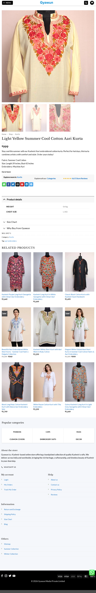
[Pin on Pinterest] (22, 184)
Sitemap (7, 544)
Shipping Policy (10, 514)
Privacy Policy (56, 490)
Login (6, 480)
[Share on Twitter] (13, 184)
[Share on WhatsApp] (4, 184)
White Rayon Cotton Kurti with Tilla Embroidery (47, 405)
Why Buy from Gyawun (18, 228)
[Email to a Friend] (18, 184)
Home (4, 134)
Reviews (54, 495)
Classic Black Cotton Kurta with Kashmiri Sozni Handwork (77, 295)
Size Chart (12, 222)
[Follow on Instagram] (6, 576)
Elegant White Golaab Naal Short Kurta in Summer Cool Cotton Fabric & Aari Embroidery (79, 351)
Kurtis (17, 134)
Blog (6, 524)
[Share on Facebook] (8, 184)
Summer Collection (11, 549)
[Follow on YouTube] (14, 576)
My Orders (8, 485)
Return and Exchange (12, 509)
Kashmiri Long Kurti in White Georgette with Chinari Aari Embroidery (44, 296)
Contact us (55, 485)
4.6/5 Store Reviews (80, 178)
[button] (7, 3)
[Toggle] (4, 199)
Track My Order (10, 490)
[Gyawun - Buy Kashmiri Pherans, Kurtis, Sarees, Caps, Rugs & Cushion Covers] (48, 3)
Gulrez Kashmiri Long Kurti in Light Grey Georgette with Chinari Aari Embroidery (78, 406)
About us (54, 480)
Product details (14, 199)
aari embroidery (11, 241)
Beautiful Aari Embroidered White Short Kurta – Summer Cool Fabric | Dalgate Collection (15, 351)
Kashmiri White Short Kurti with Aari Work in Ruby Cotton (47, 350)
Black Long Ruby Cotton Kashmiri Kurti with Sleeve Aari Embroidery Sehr (15, 406)
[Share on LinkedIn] (27, 184)
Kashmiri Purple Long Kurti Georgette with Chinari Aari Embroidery (16, 295)
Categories (51, 178)
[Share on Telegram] (31, 184)
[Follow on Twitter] (10, 576)
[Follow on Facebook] (2, 576)
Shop (11, 134)
